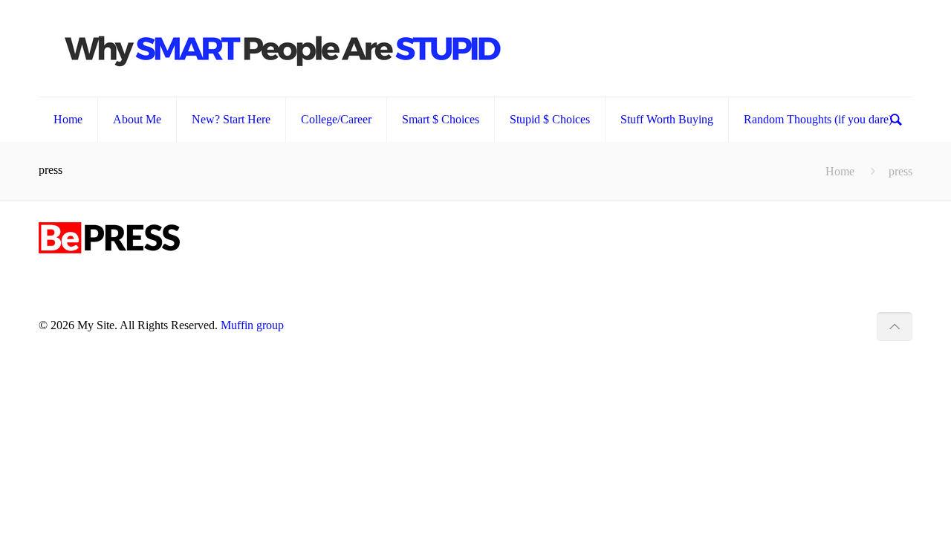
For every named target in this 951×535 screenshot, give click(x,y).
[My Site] (284, 48)
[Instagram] (854, 325)
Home (839, 171)
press (900, 171)
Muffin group (252, 325)
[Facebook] (794, 325)
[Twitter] (814, 325)
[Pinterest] (834, 325)
